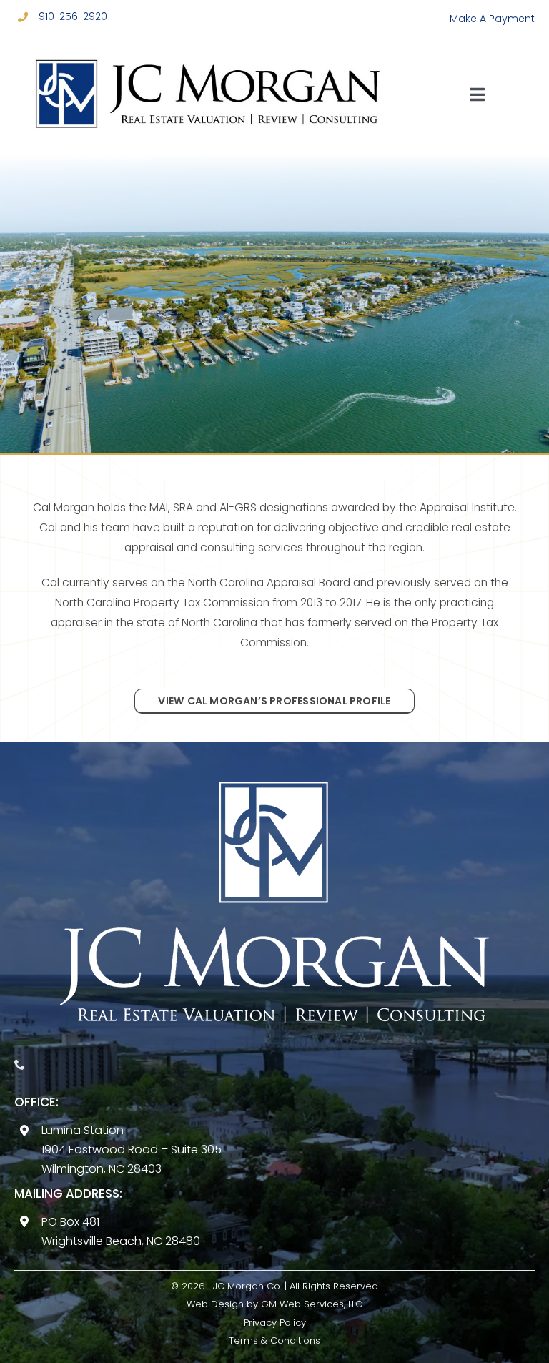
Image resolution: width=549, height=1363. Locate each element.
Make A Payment (492, 18)
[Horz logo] (207, 48)
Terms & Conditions (274, 1340)
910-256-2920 (73, 16)
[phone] (19, 1064)
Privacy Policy (275, 1322)
